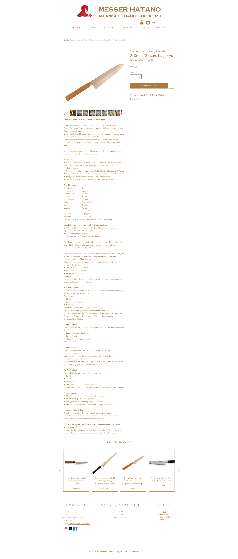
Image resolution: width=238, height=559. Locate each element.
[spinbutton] (136, 77)
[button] (142, 22)
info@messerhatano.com (79, 523)
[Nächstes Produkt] (178, 470)
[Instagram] (66, 529)
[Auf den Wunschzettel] (171, 86)
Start (66, 40)
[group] (119, 470)
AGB (164, 511)
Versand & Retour (164, 514)
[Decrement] (132, 77)
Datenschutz (165, 517)
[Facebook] (75, 529)
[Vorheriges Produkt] (59, 470)
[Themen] (70, 529)
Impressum (164, 519)
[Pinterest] (118, 554)
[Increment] (139, 77)
